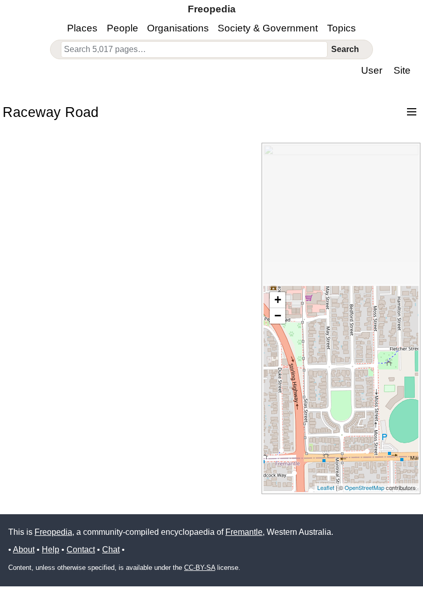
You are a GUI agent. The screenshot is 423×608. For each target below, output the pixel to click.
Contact (81, 549)
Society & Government (268, 28)
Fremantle (244, 532)
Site (402, 70)
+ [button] (277, 299)
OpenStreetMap (364, 487)
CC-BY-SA (199, 567)
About (24, 549)
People (122, 28)
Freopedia (53, 532)
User (371, 70)
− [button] (277, 315)
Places (82, 28)
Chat (111, 549)
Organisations (178, 28)
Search (345, 49)
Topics (341, 28)
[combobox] (194, 49)
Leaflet (325, 487)
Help (50, 549)
